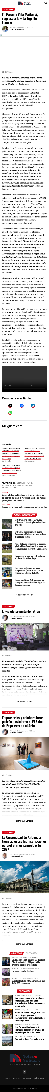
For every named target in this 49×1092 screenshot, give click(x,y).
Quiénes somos (39, 1078)
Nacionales (27, 1078)
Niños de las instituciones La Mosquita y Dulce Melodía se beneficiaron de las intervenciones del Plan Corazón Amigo (34, 453)
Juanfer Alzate (17, 856)
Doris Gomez (17, 618)
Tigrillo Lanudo (10, 488)
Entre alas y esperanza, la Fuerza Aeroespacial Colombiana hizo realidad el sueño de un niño (12, 469)
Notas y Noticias (18, 29)
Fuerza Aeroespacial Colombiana (17, 485)
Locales (7, 1078)
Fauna (30, 483)
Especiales (16, 1078)
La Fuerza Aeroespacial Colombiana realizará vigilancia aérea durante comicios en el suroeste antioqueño (11, 453)
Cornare (21, 483)
